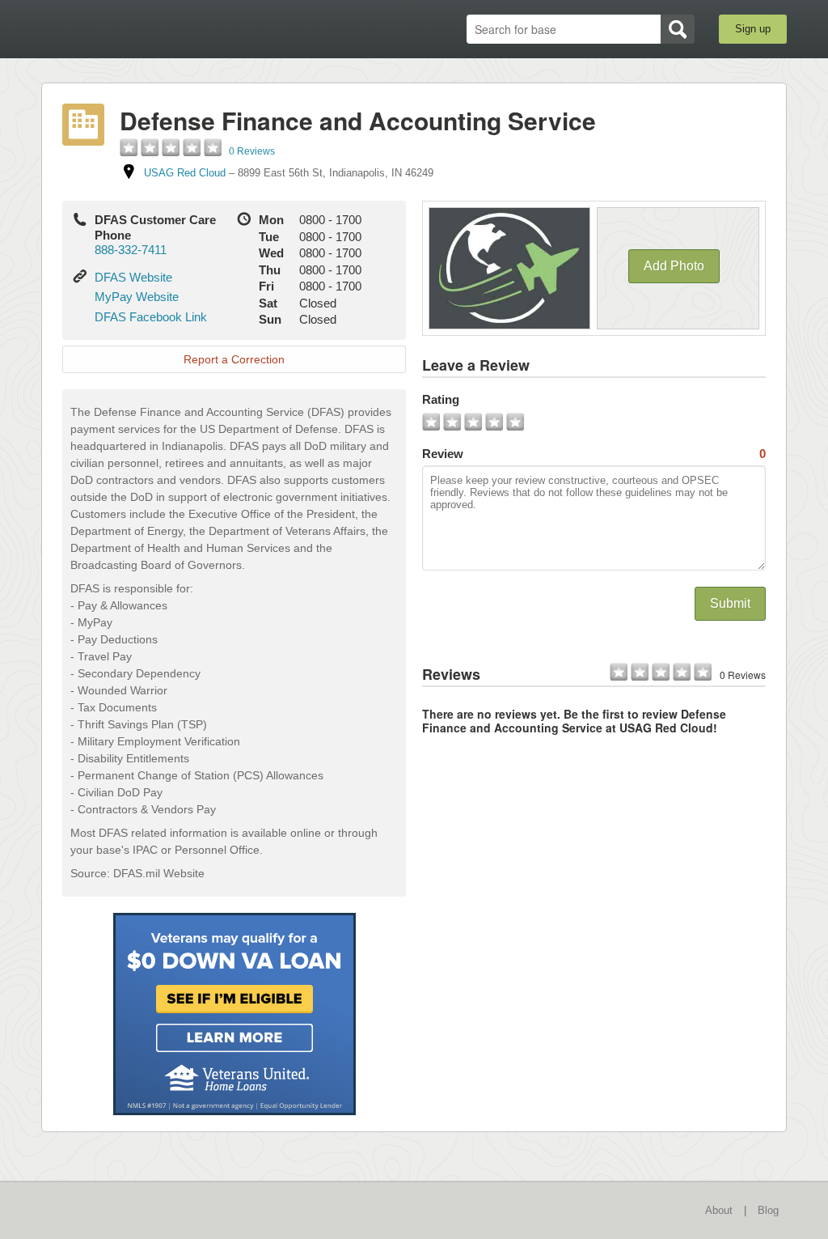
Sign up (753, 29)
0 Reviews (252, 151)
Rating (440, 399)
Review (594, 453)
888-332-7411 (131, 250)
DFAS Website (133, 277)
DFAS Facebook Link (151, 317)
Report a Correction (234, 359)
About (719, 1210)
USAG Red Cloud (185, 173)
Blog (768, 1210)
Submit (730, 603)
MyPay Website (137, 296)
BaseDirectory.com (159, 28)
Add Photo (674, 266)
